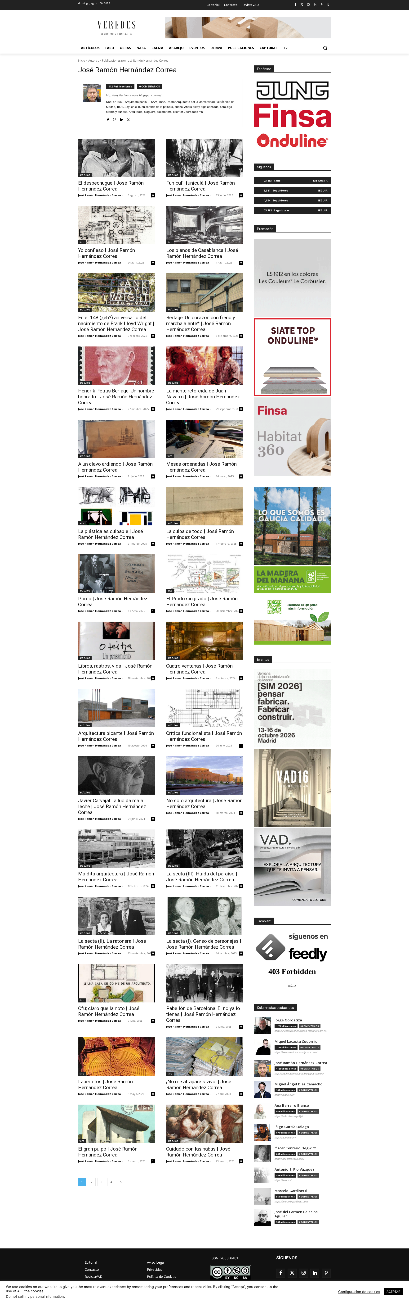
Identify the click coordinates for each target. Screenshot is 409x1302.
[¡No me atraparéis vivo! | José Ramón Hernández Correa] (204, 1056)
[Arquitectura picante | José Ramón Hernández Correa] (116, 708)
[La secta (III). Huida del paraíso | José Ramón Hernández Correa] (204, 848)
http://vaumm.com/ (285, 1137)
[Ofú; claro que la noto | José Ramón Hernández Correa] (116, 983)
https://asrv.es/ (283, 1180)
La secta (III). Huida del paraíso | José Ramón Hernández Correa (201, 877)
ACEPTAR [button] (393, 1291)
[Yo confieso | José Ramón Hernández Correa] (116, 225)
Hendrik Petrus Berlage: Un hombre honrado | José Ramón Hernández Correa (116, 396)
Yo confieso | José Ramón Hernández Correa (106, 253)
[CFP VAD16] (292, 788)
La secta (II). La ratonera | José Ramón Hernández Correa (112, 944)
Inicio (81, 61)
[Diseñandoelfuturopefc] (292, 605)
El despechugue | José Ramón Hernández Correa (111, 186)
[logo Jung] (292, 90)
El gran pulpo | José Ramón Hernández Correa (108, 1152)
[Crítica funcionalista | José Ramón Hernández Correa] (204, 708)
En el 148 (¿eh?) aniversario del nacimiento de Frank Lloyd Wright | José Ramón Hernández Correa (116, 323)
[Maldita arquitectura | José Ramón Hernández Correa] (116, 848)
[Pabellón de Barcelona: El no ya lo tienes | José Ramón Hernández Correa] (204, 983)
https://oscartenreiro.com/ (289, 1158)
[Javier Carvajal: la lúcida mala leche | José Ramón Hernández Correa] (116, 775)
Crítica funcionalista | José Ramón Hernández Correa (204, 736)
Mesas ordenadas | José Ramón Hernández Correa (201, 467)
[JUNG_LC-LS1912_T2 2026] (292, 278)
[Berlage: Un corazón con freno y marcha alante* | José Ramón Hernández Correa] (204, 292)
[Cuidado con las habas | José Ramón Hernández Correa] (204, 1124)
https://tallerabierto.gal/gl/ (289, 1116)
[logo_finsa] (292, 115)
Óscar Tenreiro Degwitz (295, 1148)
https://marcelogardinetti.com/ (291, 1201)
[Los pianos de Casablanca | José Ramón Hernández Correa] (204, 225)
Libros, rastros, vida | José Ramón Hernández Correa (115, 669)
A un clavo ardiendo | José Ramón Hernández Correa (115, 467)
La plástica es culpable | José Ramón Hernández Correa (110, 534)
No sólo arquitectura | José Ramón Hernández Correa (204, 803)
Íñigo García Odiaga (292, 1126)
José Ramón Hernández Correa (99, 195)
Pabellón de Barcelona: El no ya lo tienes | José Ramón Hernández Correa (203, 1014)
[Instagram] (308, 5)
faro (82, 242)
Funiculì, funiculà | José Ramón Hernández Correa (200, 186)
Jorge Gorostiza (288, 1020)
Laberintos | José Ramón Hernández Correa (105, 1084)
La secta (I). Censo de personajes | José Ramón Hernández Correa (203, 944)
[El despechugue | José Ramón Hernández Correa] (116, 158)
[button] (325, 48)
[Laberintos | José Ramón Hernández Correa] (116, 1056)
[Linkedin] (315, 5)
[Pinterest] (321, 5)
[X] (128, 118)
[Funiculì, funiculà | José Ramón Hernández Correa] (204, 158)
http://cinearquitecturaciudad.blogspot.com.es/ (301, 1030)
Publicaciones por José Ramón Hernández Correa (135, 61)
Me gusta (320, 180)
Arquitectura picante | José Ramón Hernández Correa (116, 736)
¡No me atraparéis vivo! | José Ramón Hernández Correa (198, 1084)
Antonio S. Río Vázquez (294, 1169)
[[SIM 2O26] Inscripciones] (292, 708)
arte (82, 523)
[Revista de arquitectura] (116, 28)
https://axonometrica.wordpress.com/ (296, 1052)
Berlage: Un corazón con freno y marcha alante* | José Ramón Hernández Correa (200, 323)
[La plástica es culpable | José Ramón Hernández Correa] (116, 506)
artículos (85, 175)
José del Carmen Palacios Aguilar (296, 1214)
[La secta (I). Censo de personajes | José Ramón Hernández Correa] (204, 916)
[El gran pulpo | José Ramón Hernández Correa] (116, 1124)
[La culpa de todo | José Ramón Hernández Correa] (204, 506)
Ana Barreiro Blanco (292, 1105)
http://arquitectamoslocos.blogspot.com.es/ (133, 95)
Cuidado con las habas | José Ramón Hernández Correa (198, 1152)
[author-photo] (94, 103)
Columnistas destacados (275, 1008)
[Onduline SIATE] (292, 357)
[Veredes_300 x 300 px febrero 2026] (292, 526)
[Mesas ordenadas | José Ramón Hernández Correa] (204, 439)
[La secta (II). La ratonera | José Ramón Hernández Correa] (116, 916)
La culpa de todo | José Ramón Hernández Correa (200, 534)
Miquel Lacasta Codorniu (296, 1041)
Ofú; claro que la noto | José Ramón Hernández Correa (108, 1011)
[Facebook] (295, 5)
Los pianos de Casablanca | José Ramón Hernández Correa (202, 253)
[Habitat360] (292, 436)
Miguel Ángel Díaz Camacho (299, 1084)
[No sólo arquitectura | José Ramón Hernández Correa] (204, 775)
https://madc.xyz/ (284, 1094)
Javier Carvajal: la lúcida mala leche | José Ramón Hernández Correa (112, 806)
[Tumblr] (328, 5)
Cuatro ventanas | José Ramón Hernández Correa (199, 669)
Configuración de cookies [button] (359, 1292)
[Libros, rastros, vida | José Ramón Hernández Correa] (116, 641)
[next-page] (121, 1182)
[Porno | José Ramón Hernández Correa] (116, 573)
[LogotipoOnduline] (292, 140)
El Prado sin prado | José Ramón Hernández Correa (202, 601)
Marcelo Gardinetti (291, 1190)
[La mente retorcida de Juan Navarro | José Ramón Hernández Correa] (204, 365)
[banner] (292, 867)
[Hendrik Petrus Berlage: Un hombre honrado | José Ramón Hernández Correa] (116, 365)
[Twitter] (302, 5)
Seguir (322, 190)
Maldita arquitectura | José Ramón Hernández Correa (116, 877)
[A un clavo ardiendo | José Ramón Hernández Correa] (116, 439)
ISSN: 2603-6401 (224, 1258)
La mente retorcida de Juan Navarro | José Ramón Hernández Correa (203, 396)
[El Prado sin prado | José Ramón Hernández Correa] (204, 573)
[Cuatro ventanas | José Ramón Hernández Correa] (204, 641)
